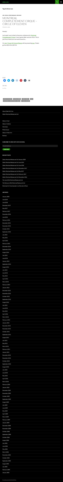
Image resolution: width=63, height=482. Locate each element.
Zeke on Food (5, 121)
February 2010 (6, 384)
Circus (6, 15)
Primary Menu (61, 2)
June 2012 (5, 308)
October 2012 (6, 296)
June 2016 (5, 217)
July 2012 (4, 305)
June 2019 (5, 199)
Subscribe (6, 149)
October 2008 (6, 431)
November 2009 (6, 393)
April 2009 (5, 414)
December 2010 (6, 355)
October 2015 (6, 229)
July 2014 (4, 255)
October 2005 (6, 458)
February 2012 (6, 320)
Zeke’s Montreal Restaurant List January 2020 (14, 159)
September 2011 (6, 334)
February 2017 (6, 211)
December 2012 (6, 290)
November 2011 (6, 328)
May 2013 (5, 276)
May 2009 (5, 411)
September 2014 (6, 249)
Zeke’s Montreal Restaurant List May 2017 (13, 171)
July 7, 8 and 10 (9, 43)
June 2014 (5, 258)
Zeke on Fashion (6, 124)
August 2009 (5, 402)
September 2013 (6, 264)
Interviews (5, 126)
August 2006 (5, 440)
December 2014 (6, 246)
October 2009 (6, 396)
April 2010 (5, 378)
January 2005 (5, 472)
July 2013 (4, 270)
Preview (19, 15)
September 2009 (6, 399)
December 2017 (6, 205)
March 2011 (5, 346)
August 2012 (5, 302)
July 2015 (4, 234)
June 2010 (5, 372)
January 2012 (5, 323)
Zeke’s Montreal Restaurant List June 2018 (13, 165)
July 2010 (4, 370)
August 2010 (5, 367)
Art (3, 15)
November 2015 (6, 226)
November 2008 (6, 428)
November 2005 (6, 455)
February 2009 (6, 419)
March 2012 (5, 317)
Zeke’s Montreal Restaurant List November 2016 (14, 177)
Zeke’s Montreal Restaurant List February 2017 (14, 174)
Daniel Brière (17, 98)
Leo (33, 43)
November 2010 (6, 358)
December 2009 (6, 390)
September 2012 (6, 299)
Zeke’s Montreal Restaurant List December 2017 (14, 168)
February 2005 (6, 469)
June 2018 (5, 202)
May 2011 (5, 343)
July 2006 (4, 443)
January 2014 (5, 261)
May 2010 (5, 375)
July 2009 (4, 405)
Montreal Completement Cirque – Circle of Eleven (19, 21)
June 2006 (5, 446)
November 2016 (6, 214)
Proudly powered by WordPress (9, 480)
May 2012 (5, 311)
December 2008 (6, 425)
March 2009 (5, 416)
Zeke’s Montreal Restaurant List (10, 114)
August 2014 (5, 252)
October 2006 (6, 437)
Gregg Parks (26, 98)
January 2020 (5, 196)
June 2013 (5, 273)
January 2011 (5, 352)
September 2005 (6, 461)
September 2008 (6, 434)
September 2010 (6, 364)
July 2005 (4, 466)
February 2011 (6, 349)
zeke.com (5, 2)
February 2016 (6, 220)
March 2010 (5, 381)
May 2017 (5, 208)
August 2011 (5, 337)
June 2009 (5, 408)
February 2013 (6, 284)
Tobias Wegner (25, 100)
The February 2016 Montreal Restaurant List (13, 183)
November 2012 (6, 293)
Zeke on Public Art (7, 132)
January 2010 (5, 387)
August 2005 (5, 463)
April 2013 (5, 278)
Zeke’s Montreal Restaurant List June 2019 (13, 162)
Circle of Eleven (17, 43)
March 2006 (5, 452)
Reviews (4, 135)
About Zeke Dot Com (7, 111)
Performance (12, 15)
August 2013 (5, 267)
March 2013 (5, 281)
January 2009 (5, 422)
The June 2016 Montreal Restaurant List (12, 180)
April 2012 (5, 314)
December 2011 (6, 325)
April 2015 (5, 240)
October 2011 (6, 331)
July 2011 (4, 340)
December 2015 (6, 223)
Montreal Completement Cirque (12, 100)
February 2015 (6, 243)
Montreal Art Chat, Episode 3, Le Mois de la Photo (15, 186)
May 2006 (5, 449)
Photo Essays (5, 129)
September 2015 (6, 232)
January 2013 (5, 287)
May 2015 (5, 237)
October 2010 (6, 361)
